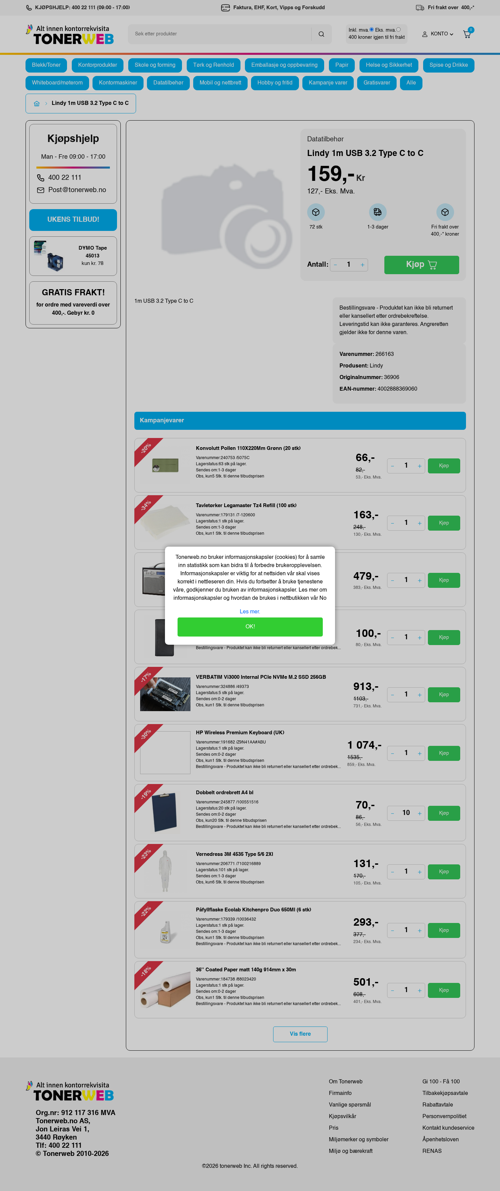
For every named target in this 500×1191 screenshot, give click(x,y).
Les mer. (250, 612)
